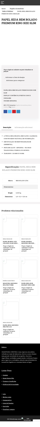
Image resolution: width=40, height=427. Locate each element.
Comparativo (7, 400)
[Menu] (2, 2)
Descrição (7, 127)
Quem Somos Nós (8, 378)
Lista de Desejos (8, 403)
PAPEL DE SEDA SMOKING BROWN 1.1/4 (27, 243)
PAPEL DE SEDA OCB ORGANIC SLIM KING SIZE (10, 243)
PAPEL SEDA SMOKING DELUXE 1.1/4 (10, 326)
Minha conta (7, 397)
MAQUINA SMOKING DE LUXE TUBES (10, 284)
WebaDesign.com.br (15, 419)
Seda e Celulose (7, 11)
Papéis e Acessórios (17, 9)
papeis (13, 107)
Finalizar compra (9, 409)
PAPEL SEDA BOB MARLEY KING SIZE (28, 284)
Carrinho (6, 406)
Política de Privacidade (11, 384)
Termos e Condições (9, 381)
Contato (5, 375)
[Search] (36, 2)
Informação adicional (24, 127)
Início (4, 9)
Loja (4, 394)
